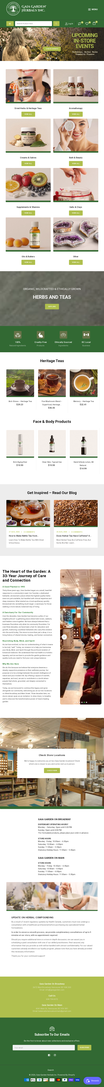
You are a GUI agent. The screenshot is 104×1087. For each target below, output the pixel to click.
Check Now (52, 770)
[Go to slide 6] (86, 702)
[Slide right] (97, 404)
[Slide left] (7, 404)
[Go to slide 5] (84, 702)
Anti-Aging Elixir (20, 462)
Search (51, 1070)
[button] (93, 10)
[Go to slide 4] (82, 702)
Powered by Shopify (66, 1075)
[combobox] (33, 23)
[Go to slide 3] (79, 702)
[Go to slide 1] (75, 702)
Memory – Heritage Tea (83, 401)
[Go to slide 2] (77, 702)
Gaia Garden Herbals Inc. (46, 1075)
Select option (20, 410)
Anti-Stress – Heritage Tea (20, 401)
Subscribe (84, 1047)
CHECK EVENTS (52, 49)
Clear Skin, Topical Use (52, 462)
